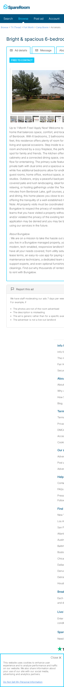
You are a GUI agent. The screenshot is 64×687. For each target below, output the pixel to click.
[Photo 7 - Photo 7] (50, 119)
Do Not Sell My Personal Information (22, 681)
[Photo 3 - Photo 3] (21, 119)
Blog (59, 403)
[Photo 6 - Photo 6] (43, 119)
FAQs (60, 489)
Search (8, 18)
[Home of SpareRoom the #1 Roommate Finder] (17, 7)
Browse (23, 18)
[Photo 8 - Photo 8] (58, 119)
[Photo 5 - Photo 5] (36, 119)
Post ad (38, 18)
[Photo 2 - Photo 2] (13, 119)
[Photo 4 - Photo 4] (28, 119)
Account (54, 18)
